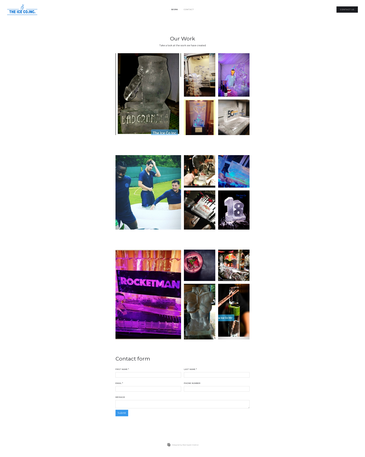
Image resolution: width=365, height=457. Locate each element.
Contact (189, 9)
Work (174, 9)
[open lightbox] (148, 94)
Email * (119, 383)
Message (120, 397)
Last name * (190, 369)
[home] (22, 9)
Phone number (192, 383)
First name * (122, 369)
